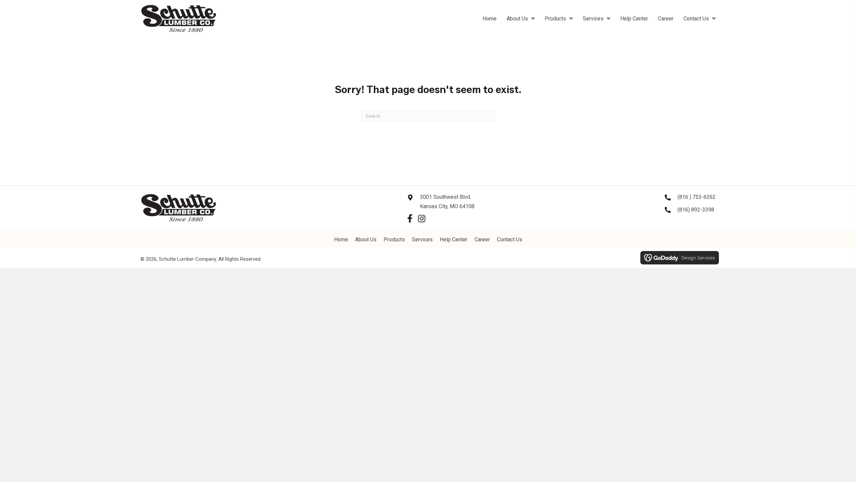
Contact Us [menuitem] (509, 239)
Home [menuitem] (341, 239)
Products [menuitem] (394, 239)
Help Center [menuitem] (453, 239)
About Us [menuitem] (366, 239)
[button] (410, 218)
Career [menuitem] (482, 239)
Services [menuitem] (422, 239)
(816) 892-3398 (695, 210)
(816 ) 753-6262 (696, 197)
